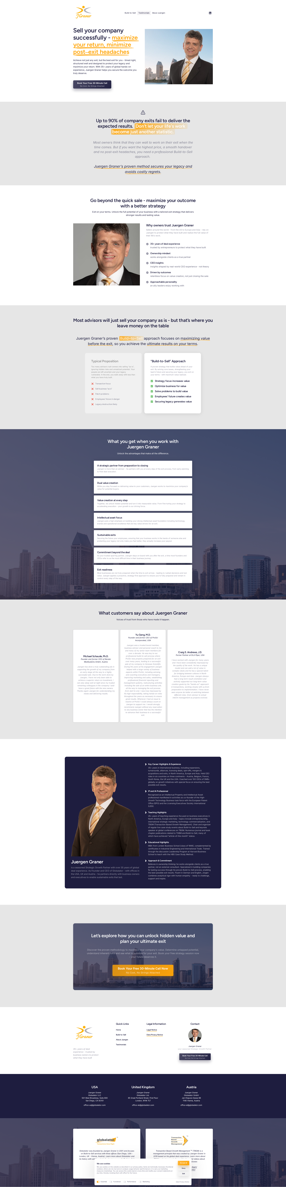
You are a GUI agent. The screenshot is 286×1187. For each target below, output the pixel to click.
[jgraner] (107, 1140)
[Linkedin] (211, 13)
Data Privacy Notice (182, 1182)
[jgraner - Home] (83, 13)
